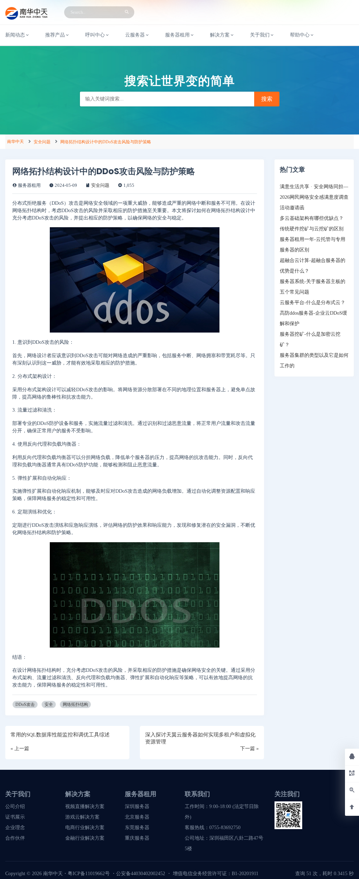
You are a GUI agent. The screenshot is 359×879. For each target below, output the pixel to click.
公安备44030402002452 (140, 873)
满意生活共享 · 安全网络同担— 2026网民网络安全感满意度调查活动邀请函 (314, 197)
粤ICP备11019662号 (89, 873)
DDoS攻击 (25, 704)
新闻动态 (15, 35)
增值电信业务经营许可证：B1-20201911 (215, 873)
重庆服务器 (137, 838)
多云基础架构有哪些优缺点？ (312, 218)
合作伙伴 (15, 838)
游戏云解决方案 (82, 817)
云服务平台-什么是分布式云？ (312, 302)
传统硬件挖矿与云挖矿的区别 (312, 228)
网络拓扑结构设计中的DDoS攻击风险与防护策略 (105, 141)
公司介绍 (15, 806)
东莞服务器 (137, 827)
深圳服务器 (137, 806)
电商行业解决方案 (84, 827)
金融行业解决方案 (84, 838)
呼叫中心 (95, 35)
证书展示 (15, 817)
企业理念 (15, 827)
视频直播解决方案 (84, 806)
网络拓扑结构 (75, 704)
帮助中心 (300, 35)
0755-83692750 (225, 827)
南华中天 (15, 141)
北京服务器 (137, 817)
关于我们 (260, 35)
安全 (49, 704)
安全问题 (42, 141)
